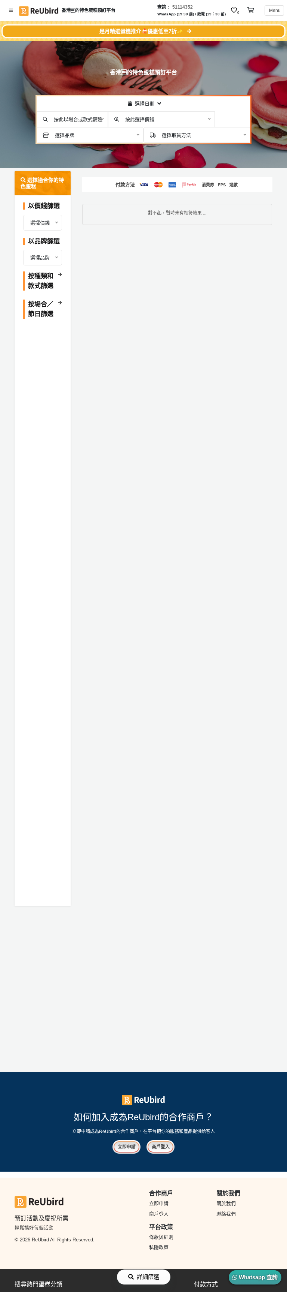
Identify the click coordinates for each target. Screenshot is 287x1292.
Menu (274, 10)
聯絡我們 (226, 1214)
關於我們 (226, 1203)
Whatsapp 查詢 (257, 1277)
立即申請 (127, 1147)
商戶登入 (161, 1147)
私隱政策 (159, 1247)
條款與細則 (161, 1237)
